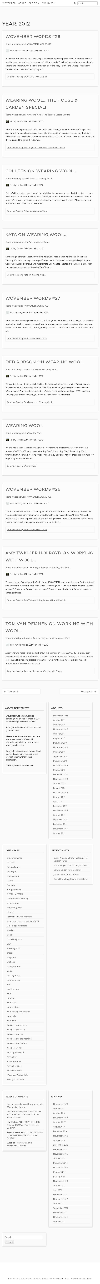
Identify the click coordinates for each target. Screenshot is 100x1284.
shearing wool (13, 948)
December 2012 (60, 806)
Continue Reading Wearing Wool (22, 466)
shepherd (11, 957)
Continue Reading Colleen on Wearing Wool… (28, 211)
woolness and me (15, 1034)
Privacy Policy (16, 1278)
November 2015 (60, 765)
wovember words (15, 1070)
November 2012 (60, 810)
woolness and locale (16, 1029)
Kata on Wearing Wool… (36, 234)
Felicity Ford (15, 121)
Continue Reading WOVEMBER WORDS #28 (27, 76)
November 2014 (60, 779)
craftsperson (13, 876)
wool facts (18, 306)
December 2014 (60, 774)
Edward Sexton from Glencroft (67, 870)
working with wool (22, 638)
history (10, 912)
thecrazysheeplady (15, 1104)
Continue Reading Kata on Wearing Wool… (26, 274)
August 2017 (59, 738)
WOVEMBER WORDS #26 (32, 489)
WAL (9, 984)
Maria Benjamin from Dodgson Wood (71, 865)
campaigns (12, 871)
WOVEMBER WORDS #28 (32, 36)
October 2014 (59, 783)
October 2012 (59, 815)
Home (8, 44)
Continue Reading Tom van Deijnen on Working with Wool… (34, 671)
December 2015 (60, 761)
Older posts (13, 691)
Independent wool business (19, 916)
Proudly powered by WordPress (44, 1278)
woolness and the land (17, 1043)
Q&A (9, 943)
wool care (11, 998)
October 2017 (59, 733)
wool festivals (13, 1007)
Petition (34, 3)
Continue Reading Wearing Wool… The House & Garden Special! (36, 147)
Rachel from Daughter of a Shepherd (70, 879)
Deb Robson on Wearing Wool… (45, 361)
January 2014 (59, 788)
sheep (9, 953)
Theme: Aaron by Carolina (78, 1278)
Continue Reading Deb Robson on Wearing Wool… (30, 402)
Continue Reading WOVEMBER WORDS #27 (27, 338)
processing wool (14, 939)
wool (9, 993)
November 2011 (60, 828)
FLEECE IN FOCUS (15, 894)
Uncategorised (13, 975)
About (22, 3)
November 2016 (60, 747)
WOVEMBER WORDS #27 (32, 298)
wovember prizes (15, 1066)
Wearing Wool (24, 425)
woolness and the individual (19, 1038)
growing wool (13, 903)
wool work (11, 1020)
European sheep (14, 889)
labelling (11, 930)
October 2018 (59, 724)
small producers (14, 966)
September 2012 (60, 819)
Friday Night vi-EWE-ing (17, 898)
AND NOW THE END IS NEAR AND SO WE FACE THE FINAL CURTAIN (24, 1114)
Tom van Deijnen (17, 50)
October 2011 (59, 833)
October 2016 (59, 752)
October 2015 (59, 770)
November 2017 (60, 729)
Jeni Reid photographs (17, 925)
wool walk (11, 1016)
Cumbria (11, 885)
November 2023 (60, 715)
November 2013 (60, 792)
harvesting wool (14, 907)
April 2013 (57, 801)
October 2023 (59, 720)
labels (9, 934)
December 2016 (60, 742)
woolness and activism (17, 1025)
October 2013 (59, 797)
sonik (9, 971)
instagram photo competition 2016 (23, 921)
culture (10, 880)
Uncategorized (13, 980)
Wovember (9, 3)
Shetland (11, 962)
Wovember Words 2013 (17, 1075)
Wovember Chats (15, 1061)
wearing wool (20, 44)
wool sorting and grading (18, 1011)
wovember (11, 1056)
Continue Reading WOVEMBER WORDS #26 (27, 529)
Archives (11, 862)
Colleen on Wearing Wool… (41, 171)
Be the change (13, 867)
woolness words (14, 1047)
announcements (14, 858)
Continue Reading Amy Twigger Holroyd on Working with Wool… (36, 600)
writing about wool (15, 1079)
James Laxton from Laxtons (66, 874)
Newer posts (86, 691)
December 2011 (60, 824)
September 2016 (60, 756)
